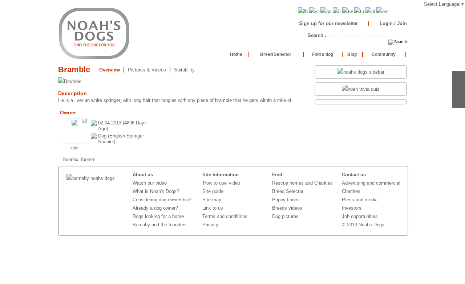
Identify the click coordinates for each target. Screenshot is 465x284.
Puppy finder (285, 199)
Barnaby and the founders (160, 224)
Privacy (210, 224)
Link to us (212, 208)
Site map (211, 199)
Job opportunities (360, 216)
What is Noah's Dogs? (156, 191)
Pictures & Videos (147, 70)
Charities (351, 191)
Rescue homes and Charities (302, 183)
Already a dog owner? (155, 208)
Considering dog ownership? (162, 199)
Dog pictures (285, 216)
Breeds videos (287, 208)
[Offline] (84, 121)
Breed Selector (287, 191)
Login (386, 23)
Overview (109, 70)
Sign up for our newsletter (328, 23)
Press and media (359, 199)
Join (402, 23)
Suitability (184, 70)
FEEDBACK (458, 89)
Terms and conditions (224, 216)
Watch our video (150, 183)
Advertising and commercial (371, 183)
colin (74, 148)
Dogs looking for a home (158, 216)
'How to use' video (221, 183)
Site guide (212, 191)
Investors (351, 208)
